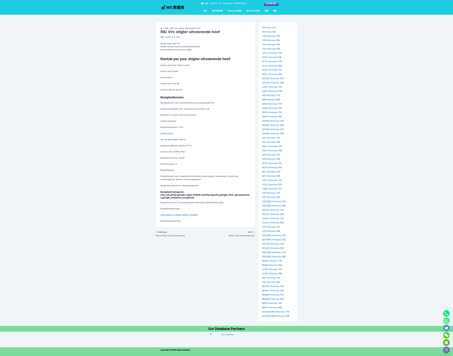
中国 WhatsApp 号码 (271, 36)
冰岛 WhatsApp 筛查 (271, 142)
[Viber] (446, 350)
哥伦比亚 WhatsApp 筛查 (273, 248)
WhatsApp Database (181, 350)
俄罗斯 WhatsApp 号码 (272, 112)
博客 (275, 11)
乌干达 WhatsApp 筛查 (272, 65)
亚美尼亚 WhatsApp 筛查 (273, 82)
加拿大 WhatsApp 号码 (272, 146)
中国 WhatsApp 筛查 (271, 40)
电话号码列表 (217, 11)
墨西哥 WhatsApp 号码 (272, 303)
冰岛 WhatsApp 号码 (271, 138)
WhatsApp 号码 (253, 11)
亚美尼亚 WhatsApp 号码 (273, 78)
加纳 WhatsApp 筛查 (271, 159)
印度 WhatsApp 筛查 (271, 197)
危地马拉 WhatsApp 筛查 (273, 214)
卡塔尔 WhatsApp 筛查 (272, 184)
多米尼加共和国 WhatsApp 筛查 (275, 316)
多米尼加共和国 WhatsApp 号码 (275, 312)
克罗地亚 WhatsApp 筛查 (273, 133)
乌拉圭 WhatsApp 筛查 (272, 74)
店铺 (266, 11)
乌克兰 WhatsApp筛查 (271, 57)
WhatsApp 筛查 (234, 11)
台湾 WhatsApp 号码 (271, 227)
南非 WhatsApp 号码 (271, 172)
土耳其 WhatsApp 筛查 (272, 273)
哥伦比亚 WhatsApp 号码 (273, 244)
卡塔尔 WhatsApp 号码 (272, 180)
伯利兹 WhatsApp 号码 (272, 104)
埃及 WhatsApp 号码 (271, 278)
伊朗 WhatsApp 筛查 (271, 99)
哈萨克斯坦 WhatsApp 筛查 (274, 239)
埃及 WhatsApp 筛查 (271, 282)
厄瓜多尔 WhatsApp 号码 (273, 218)
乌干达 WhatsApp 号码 (272, 61)
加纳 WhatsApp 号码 (271, 155)
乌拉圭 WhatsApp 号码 (272, 70)
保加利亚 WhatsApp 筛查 (273, 125)
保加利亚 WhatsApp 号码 (273, 121)
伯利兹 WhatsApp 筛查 (272, 108)
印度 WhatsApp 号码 (271, 193)
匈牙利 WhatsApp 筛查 (272, 167)
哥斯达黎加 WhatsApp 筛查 (274, 256)
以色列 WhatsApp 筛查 (272, 91)
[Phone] (446, 313)
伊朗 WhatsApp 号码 (271, 95)
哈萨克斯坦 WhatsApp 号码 (274, 235)
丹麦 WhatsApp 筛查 (271, 48)
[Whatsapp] (446, 320)
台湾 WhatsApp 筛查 (271, 231)
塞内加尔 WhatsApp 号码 (273, 286)
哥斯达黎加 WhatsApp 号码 (274, 252)
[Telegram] (446, 328)
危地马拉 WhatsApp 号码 (273, 210)
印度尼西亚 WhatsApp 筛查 (274, 205)
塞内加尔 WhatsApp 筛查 (273, 290)
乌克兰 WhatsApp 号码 (272, 53)
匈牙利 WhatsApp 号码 (272, 163)
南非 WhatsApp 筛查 (271, 176)
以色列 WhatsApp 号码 (272, 87)
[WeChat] (446, 335)
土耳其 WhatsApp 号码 (272, 269)
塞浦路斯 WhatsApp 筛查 (273, 299)
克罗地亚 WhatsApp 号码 (273, 129)
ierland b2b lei (166, 133)
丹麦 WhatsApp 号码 (271, 44)
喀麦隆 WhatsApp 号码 (272, 261)
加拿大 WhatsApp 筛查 (272, 150)
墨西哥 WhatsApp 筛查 (272, 307)
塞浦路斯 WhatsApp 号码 (273, 295)
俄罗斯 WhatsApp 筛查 (272, 116)
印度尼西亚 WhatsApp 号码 (274, 201)
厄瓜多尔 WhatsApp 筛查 (273, 222)
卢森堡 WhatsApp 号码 (272, 188)
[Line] (446, 342)
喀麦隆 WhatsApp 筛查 (272, 265)
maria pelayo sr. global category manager (179, 215)
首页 (205, 11)
